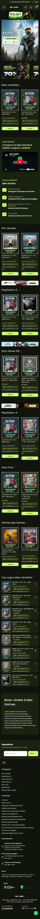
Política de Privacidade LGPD (11, 817)
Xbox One (5, 785)
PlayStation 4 (6, 782)
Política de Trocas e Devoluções (13, 825)
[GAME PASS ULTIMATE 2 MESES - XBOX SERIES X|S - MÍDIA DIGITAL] (30, 376)
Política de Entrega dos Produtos (13, 811)
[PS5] (15, 70)
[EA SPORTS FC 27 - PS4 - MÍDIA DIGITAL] (30, 254)
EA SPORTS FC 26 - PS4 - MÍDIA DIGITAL (21, 583)
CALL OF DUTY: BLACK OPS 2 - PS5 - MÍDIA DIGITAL (22, 676)
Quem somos (6, 803)
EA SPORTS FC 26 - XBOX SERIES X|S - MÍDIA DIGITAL (22, 610)
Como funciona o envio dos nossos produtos (17, 828)
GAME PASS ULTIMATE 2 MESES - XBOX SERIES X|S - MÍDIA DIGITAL (21, 636)
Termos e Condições (8, 830)
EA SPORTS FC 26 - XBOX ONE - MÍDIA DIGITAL (21, 596)
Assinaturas (5, 787)
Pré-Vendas (5, 774)
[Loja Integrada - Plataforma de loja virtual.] (29, 907)
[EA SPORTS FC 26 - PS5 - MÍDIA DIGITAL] (10, 315)
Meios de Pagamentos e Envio (12, 833)
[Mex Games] (15, 7)
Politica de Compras (8, 808)
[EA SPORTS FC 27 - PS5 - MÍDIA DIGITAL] (10, 254)
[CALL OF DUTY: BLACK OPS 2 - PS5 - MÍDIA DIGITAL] (30, 315)
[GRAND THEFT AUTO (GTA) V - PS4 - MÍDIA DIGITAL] (30, 439)
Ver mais (10, 128)
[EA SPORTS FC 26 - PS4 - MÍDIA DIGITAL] (10, 110)
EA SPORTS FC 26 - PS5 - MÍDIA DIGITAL (21, 623)
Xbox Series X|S (6, 779)
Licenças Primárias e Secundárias (13, 819)
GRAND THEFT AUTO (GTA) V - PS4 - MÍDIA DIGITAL (22, 650)
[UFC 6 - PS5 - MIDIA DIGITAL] (30, 548)
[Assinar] (33, 753)
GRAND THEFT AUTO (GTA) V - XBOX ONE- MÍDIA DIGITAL (21, 663)
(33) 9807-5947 (9, 865)
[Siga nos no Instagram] (3, 762)
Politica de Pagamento (9, 814)
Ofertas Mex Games (8, 790)
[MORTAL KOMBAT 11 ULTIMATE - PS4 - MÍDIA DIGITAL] (10, 547)
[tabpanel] (10, 110)
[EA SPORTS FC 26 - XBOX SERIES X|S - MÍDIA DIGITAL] (10, 376)
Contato (4, 800)
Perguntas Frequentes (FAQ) (12, 805)
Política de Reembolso (9, 822)
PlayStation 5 (6, 776)
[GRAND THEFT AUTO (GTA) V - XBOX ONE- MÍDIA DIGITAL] (30, 493)
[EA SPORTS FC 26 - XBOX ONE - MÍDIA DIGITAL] (30, 110)
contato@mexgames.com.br (13, 856)
